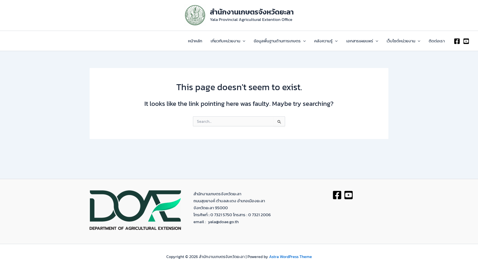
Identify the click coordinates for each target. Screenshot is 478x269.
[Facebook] (457, 41)
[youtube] (466, 41)
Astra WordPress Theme (290, 257)
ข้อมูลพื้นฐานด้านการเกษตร (277, 41)
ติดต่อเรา (437, 41)
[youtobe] (348, 195)
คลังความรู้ (323, 41)
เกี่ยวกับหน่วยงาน (225, 41)
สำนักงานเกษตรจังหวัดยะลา (252, 11)
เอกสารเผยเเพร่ (359, 41)
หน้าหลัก (195, 41)
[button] (242, 41)
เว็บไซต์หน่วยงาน (401, 41)
